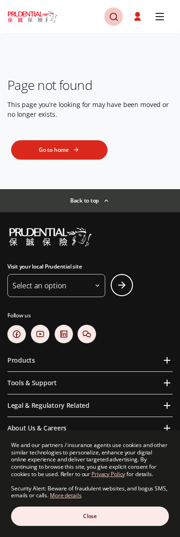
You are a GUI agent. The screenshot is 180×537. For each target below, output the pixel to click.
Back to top (84, 200)
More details (66, 495)
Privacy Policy (108, 474)
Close (90, 516)
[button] (138, 16)
